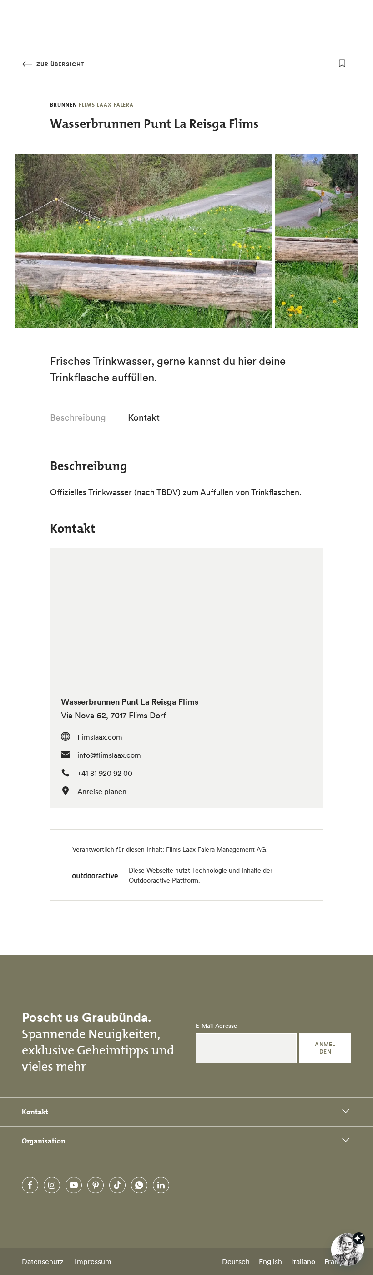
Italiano (303, 1261)
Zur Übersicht (59, 64)
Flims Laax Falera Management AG (216, 849)
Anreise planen (101, 791)
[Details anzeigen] (359, 1238)
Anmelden (325, 1048)
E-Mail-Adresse (216, 1026)
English (270, 1261)
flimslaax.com (99, 736)
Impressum (93, 1261)
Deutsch (236, 1261)
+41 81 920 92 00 (104, 773)
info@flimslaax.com (109, 755)
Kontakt (144, 417)
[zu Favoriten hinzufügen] (342, 63)
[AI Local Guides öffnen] (347, 1249)
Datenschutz (43, 1261)
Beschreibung (78, 417)
